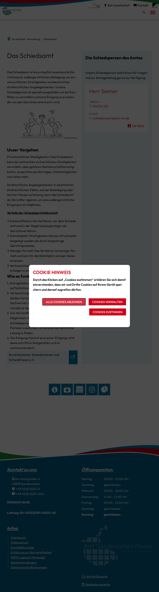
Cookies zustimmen (108, 312)
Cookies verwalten (107, 302)
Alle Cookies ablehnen (64, 302)
